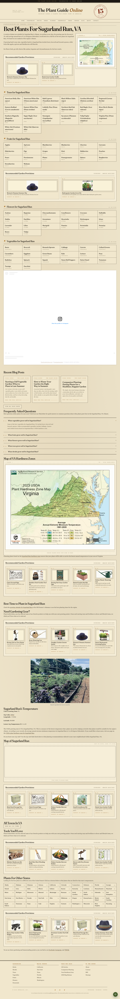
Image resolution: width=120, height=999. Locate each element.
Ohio (54, 898)
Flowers (53, 20)
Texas (31, 904)
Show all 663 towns (12, 826)
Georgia (110, 885)
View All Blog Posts (12, 406)
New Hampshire (110, 893)
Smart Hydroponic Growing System (101, 643)
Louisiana (88, 889)
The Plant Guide (60, 10)
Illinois (43, 889)
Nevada (31, 898)
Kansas (65, 889)
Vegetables (31, 20)
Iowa (20, 889)
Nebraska (99, 892)
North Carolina (77, 893)
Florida (99, 885)
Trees (70, 20)
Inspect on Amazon (13, 82)
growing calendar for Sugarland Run (21, 607)
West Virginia (99, 904)
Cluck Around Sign (13, 582)
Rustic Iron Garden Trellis (50, 77)
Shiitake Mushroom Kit (14, 862)
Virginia (23, 24)
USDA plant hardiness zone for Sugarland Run (20, 733)
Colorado (65, 885)
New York (43, 898)
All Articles (64, 967)
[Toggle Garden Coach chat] (115, 994)
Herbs (46, 20)
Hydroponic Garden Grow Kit (71, 193)
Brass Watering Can (35, 640)
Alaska (9, 885)
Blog (83, 20)
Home (22, 20)
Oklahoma (65, 898)
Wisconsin (88, 904)
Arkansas (31, 885)
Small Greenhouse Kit (80, 807)
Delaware (88, 885)
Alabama (20, 885)
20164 (12, 715)
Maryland (110, 889)
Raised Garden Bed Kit (80, 582)
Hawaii (9, 889)
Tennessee (20, 904)
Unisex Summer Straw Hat (103, 933)
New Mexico (20, 898)
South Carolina (110, 899)
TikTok (67, 950)
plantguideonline (58, 362)
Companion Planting (67, 969)
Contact (96, 20)
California (54, 885)
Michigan (20, 892)
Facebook (52, 950)
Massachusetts (99, 889)
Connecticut (77, 885)
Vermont (65, 904)
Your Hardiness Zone (67, 972)
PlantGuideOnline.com (11, 24)
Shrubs (76, 20)
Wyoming (110, 904)
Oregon (77, 898)
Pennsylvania (88, 898)
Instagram (58, 950)
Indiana (54, 889)
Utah (43, 904)
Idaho (31, 889)
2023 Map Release (66, 975)
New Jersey (9, 898)
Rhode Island (99, 899)
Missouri (43, 892)
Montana (65, 892)
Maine (9, 892)
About (89, 20)
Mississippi (54, 892)
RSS (87, 972)
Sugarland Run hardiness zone (31, 556)
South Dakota (9, 904)
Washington (77, 904)
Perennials (62, 20)
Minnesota (31, 892)
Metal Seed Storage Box (14, 807)
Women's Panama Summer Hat (17, 77)
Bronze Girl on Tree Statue (15, 642)
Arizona (43, 885)
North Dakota (88, 893)
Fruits (39, 20)
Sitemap (88, 975)
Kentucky (77, 889)
